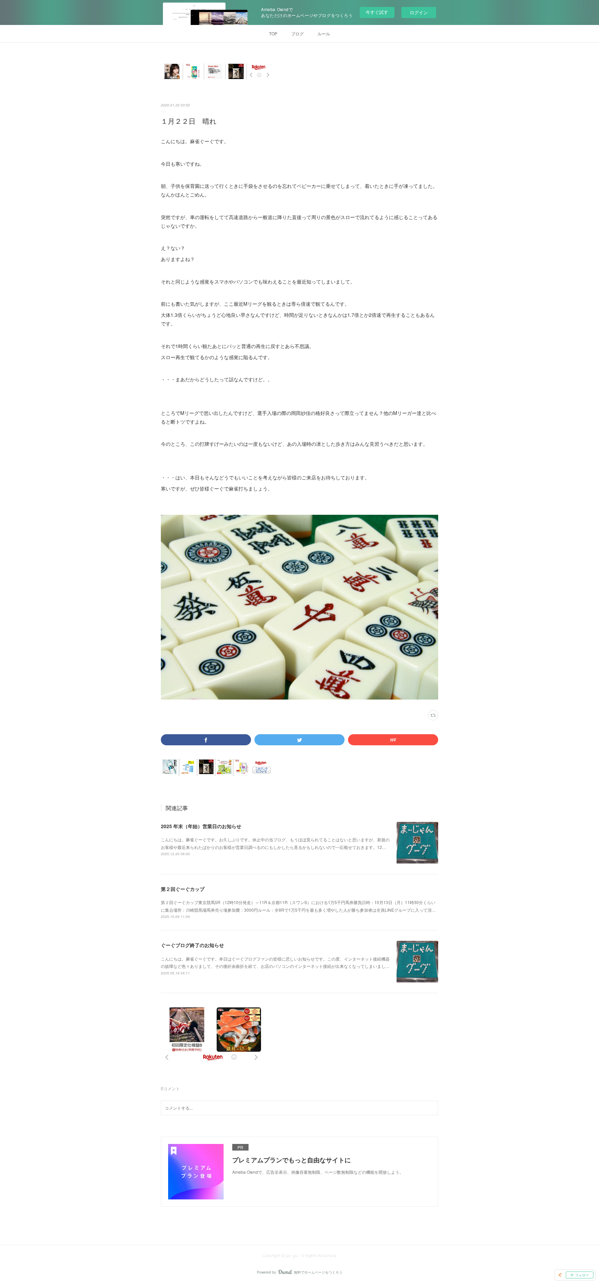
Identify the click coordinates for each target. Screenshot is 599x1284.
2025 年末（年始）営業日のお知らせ (201, 826)
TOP (273, 33)
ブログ (297, 33)
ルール (324, 33)
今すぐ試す (377, 12)
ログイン (419, 12)
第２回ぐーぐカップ (183, 888)
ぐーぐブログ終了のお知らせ (192, 945)
